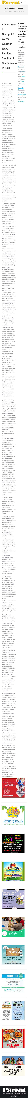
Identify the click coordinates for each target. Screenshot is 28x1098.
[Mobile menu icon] (24, 2)
